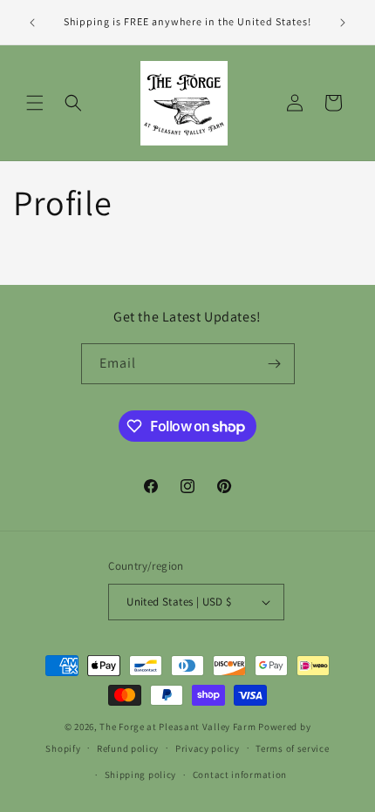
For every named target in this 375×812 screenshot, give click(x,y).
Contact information (240, 774)
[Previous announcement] (32, 22)
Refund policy (128, 748)
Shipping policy (141, 774)
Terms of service (292, 748)
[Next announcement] (343, 22)
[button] (35, 103)
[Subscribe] (275, 363)
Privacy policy (207, 748)
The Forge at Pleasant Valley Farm (177, 727)
